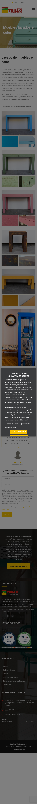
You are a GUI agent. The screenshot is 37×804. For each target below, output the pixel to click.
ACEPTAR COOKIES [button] (18, 432)
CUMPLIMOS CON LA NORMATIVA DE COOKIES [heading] (18, 374)
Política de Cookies (12, 424)
